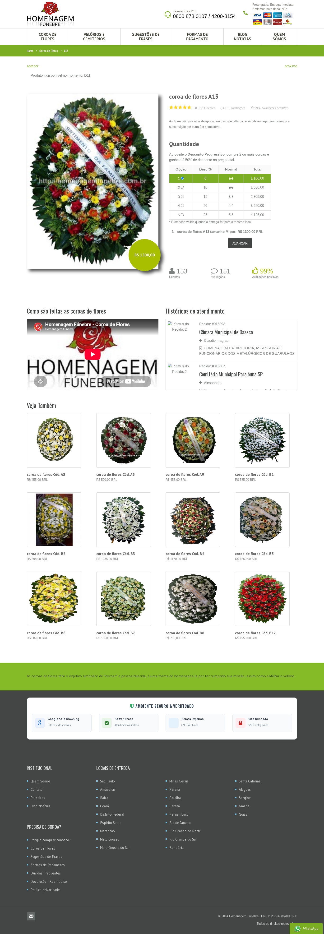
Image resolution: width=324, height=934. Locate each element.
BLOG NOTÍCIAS (242, 37)
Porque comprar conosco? (51, 840)
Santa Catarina (249, 781)
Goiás (243, 814)
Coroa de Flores (48, 50)
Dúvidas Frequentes (46, 873)
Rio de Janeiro (180, 822)
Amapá (244, 806)
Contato (36, 789)
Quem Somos (41, 781)
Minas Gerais (179, 781)
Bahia (104, 797)
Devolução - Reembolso (49, 881)
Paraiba (175, 797)
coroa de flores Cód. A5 (115, 474)
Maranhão (107, 831)
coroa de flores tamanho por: (206, 232)
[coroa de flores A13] (92, 181)
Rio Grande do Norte (185, 831)
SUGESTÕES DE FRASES (146, 37)
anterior (32, 66)
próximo (291, 66)
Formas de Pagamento (197, 37)
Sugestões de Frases (46, 856)
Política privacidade (45, 890)
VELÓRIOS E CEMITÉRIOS (94, 37)
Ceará (104, 806)
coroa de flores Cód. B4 (185, 553)
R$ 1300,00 (246, 232)
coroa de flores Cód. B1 (254, 474)
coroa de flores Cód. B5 (254, 553)
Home (30, 50)
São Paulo (107, 781)
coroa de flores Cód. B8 (185, 632)
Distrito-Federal (112, 814)
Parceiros (38, 797)
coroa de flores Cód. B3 (115, 553)
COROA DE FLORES (47, 37)
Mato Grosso (109, 839)
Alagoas (245, 789)
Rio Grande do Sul (183, 839)
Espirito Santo (110, 822)
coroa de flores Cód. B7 (115, 632)
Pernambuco (179, 814)
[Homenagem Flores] (50, 14)
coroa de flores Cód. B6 (46, 632)
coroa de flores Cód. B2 (46, 553)
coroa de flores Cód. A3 (46, 474)
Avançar (240, 243)
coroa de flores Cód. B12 (255, 632)
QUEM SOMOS (279, 37)
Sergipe (245, 797)
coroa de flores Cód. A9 (185, 474)
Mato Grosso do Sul (115, 847)
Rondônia (176, 847)
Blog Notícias (40, 806)
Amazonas (108, 789)
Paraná (174, 789)
